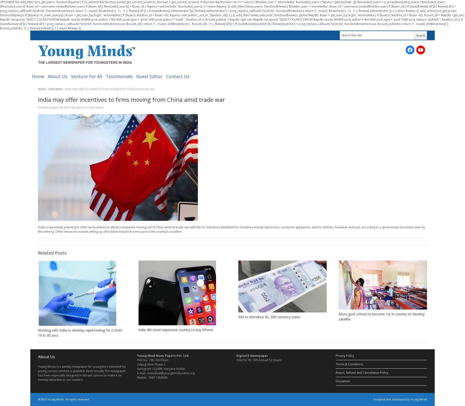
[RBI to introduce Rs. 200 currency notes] (282, 286)
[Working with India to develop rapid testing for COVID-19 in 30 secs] (82, 293)
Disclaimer (343, 381)
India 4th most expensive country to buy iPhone (175, 329)
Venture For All (86, 76)
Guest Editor (149, 76)
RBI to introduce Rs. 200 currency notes (269, 317)
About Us (57, 76)
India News (55, 89)
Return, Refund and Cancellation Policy (362, 373)
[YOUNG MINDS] (86, 54)
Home (38, 76)
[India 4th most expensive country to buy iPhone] (182, 293)
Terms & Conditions (349, 364)
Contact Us (177, 76)
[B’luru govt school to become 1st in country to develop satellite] (383, 285)
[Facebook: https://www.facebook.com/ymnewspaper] (410, 50)
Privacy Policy (345, 356)
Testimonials (119, 76)
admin (80, 107)
